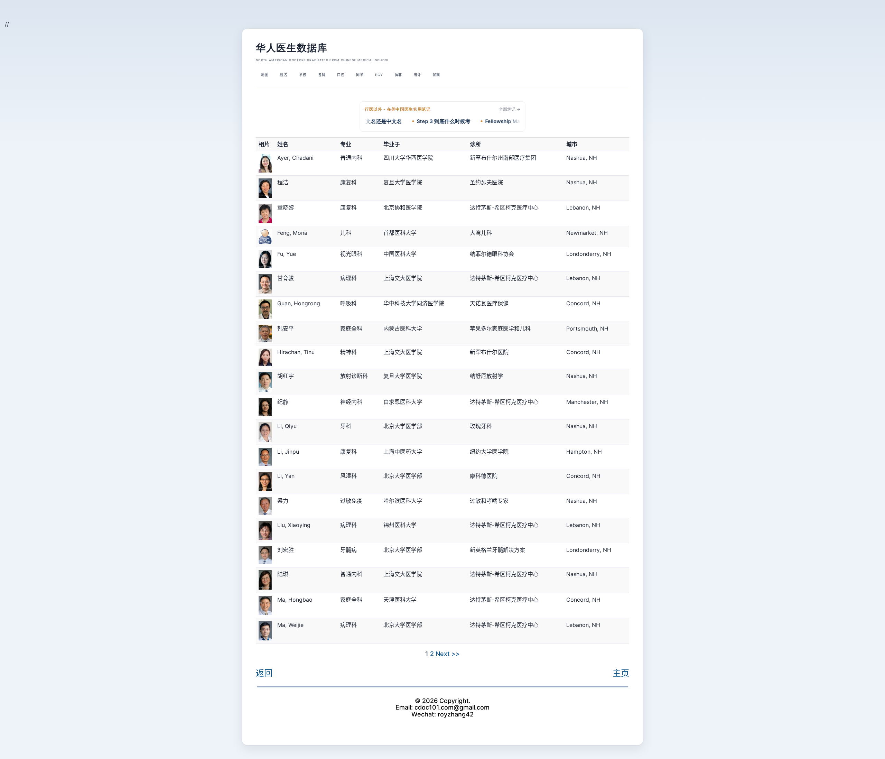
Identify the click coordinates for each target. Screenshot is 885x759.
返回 (264, 673)
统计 (417, 75)
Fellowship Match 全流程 (501, 121)
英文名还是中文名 (367, 121)
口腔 (340, 75)
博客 (398, 75)
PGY (379, 75)
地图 (264, 75)
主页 (621, 673)
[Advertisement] (92, 16)
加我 (436, 75)
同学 (359, 75)
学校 (302, 75)
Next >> (448, 653)
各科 (321, 75)
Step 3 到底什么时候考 (430, 121)
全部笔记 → (509, 109)
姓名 (283, 75)
